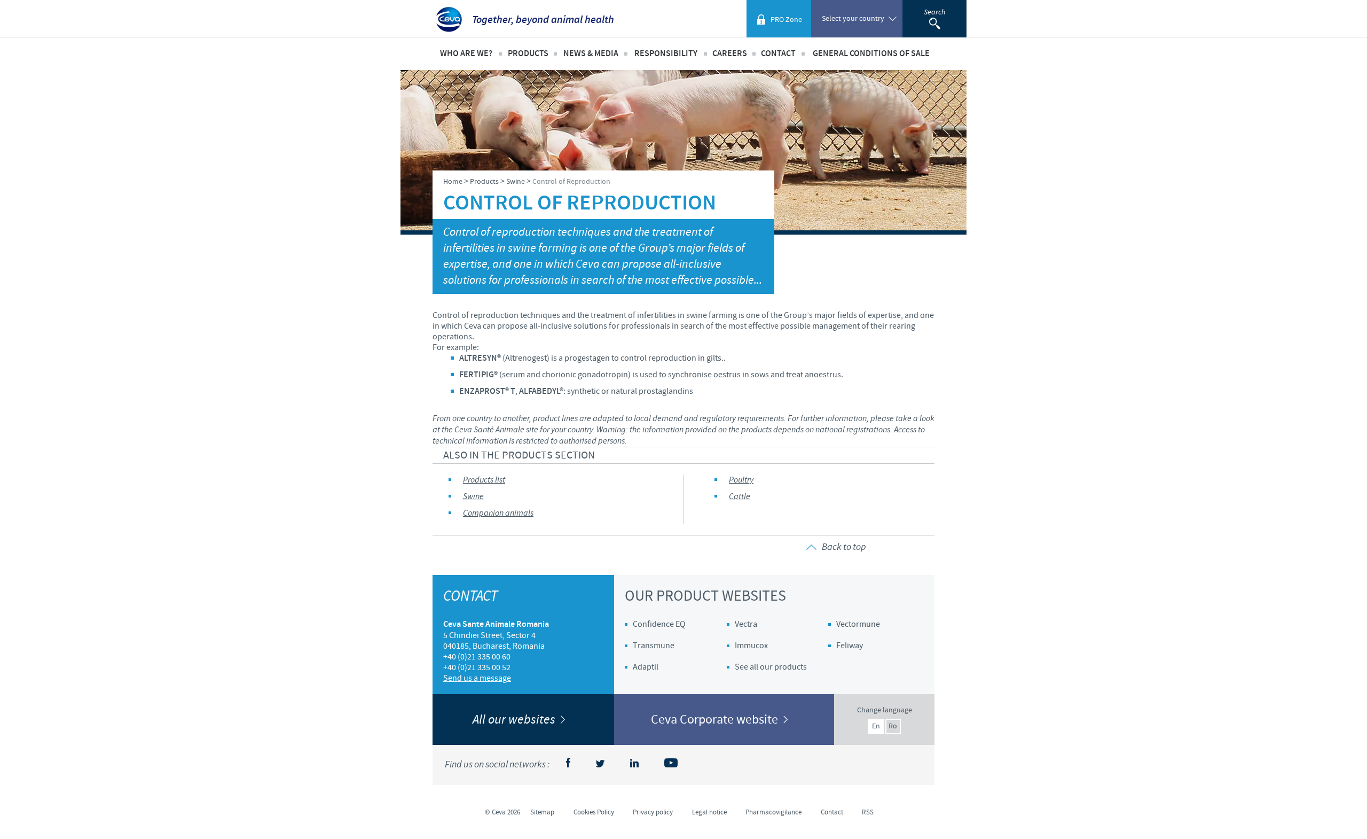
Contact (778, 53)
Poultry (741, 480)
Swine (473, 496)
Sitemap (542, 812)
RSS (868, 812)
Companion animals (498, 513)
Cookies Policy (593, 812)
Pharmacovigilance (773, 812)
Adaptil (645, 667)
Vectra (746, 624)
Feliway (849, 645)
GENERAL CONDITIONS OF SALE (871, 53)
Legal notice (709, 812)
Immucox (751, 645)
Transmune (653, 645)
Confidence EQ (659, 624)
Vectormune (858, 624)
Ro (893, 726)
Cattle (739, 496)
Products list (484, 480)
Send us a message (477, 678)
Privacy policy (653, 812)
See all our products (771, 667)
